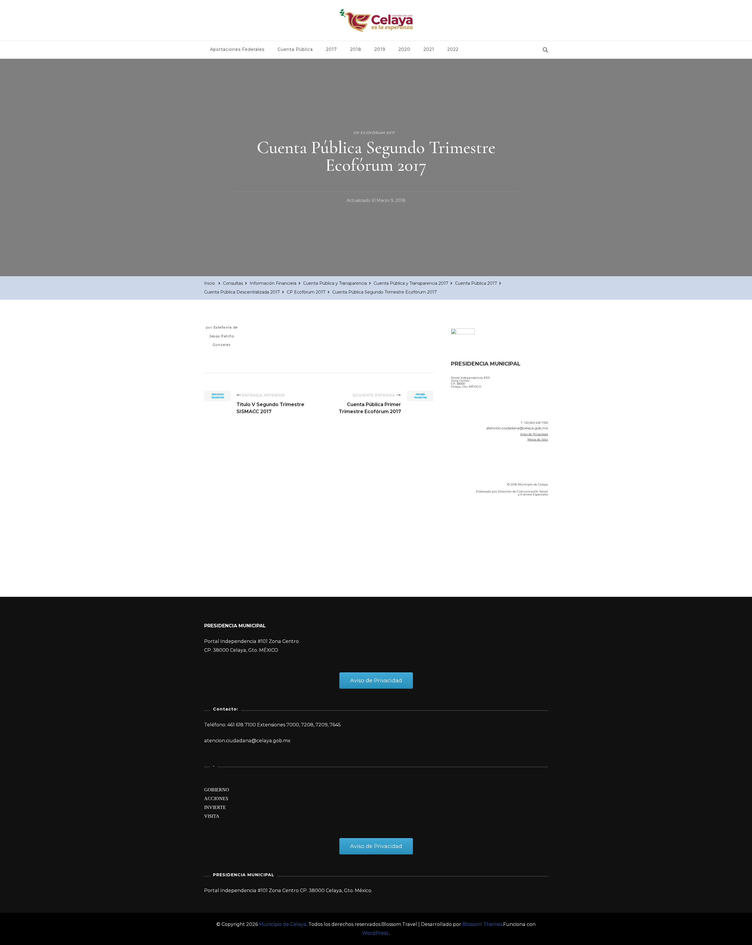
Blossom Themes (482, 924)
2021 (429, 49)
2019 (380, 49)
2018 (355, 49)
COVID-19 (463, 534)
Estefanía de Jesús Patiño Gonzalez (223, 336)
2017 (331, 49)
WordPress (375, 933)
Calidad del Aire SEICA (482, 518)
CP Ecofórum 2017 (374, 132)
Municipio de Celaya (282, 924)
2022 (453, 49)
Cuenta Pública (295, 49)
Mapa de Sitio (538, 439)
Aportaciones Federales (237, 49)
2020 (404, 49)
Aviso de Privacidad (534, 434)
